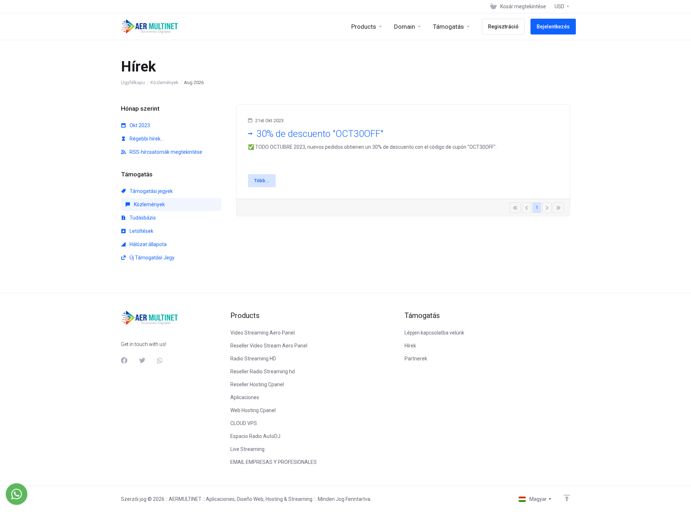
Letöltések (140, 231)
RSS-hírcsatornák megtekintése (165, 152)
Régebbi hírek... (146, 139)
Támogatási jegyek (150, 191)
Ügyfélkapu (133, 82)
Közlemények (164, 82)
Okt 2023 (139, 125)
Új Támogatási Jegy (151, 257)
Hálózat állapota (147, 244)
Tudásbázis (142, 218)
